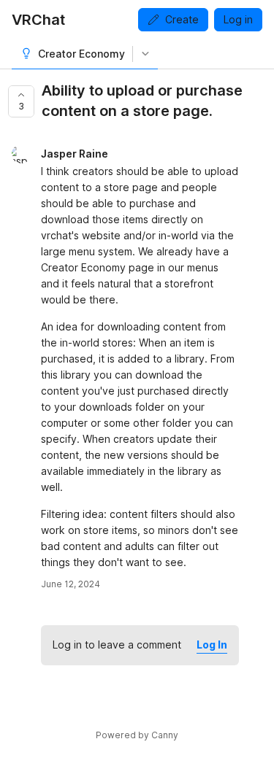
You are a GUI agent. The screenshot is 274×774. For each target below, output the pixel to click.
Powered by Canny (137, 735)
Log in (238, 19)
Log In (212, 644)
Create (182, 19)
